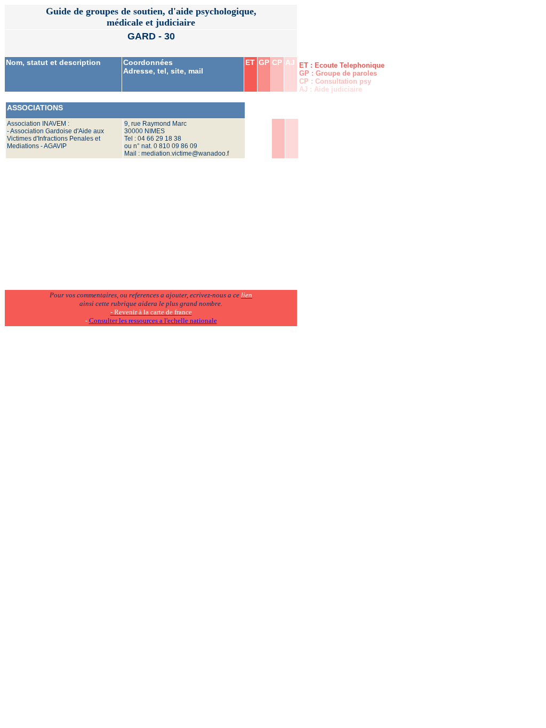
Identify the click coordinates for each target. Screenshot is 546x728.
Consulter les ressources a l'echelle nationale (153, 321)
